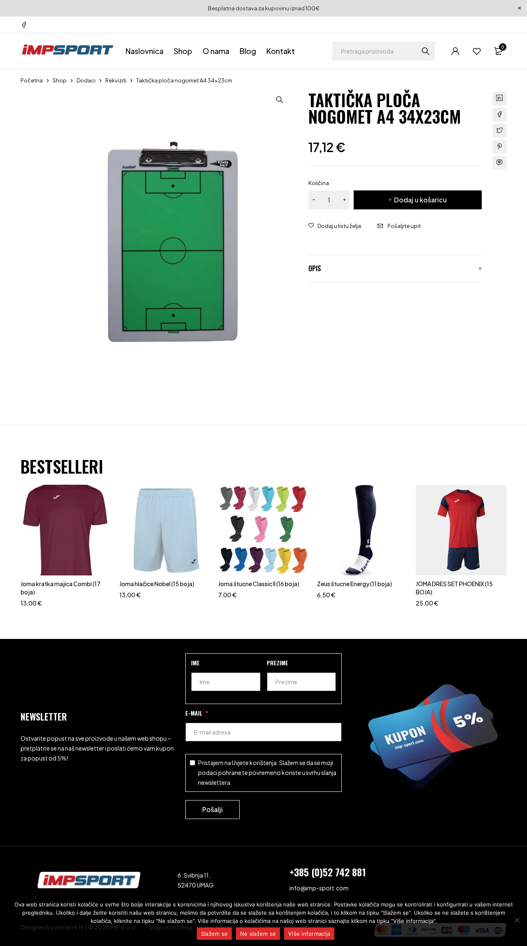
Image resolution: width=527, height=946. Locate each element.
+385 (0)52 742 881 (327, 871)
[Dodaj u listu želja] (334, 226)
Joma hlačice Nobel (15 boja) (156, 583)
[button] (279, 100)
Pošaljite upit (404, 226)
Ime (195, 662)
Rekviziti (115, 80)
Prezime (277, 662)
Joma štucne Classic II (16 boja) (258, 583)
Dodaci (86, 80)
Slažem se (214, 933)
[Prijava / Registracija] (455, 51)
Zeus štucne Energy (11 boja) (354, 583)
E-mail (194, 713)
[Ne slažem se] (517, 920)
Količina (318, 183)
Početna (32, 80)
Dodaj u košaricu (420, 199)
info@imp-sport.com (319, 888)
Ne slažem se (258, 933)
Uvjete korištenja (254, 762)
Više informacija (309, 933)
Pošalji (212, 809)
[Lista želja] (477, 51)
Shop (60, 80)
